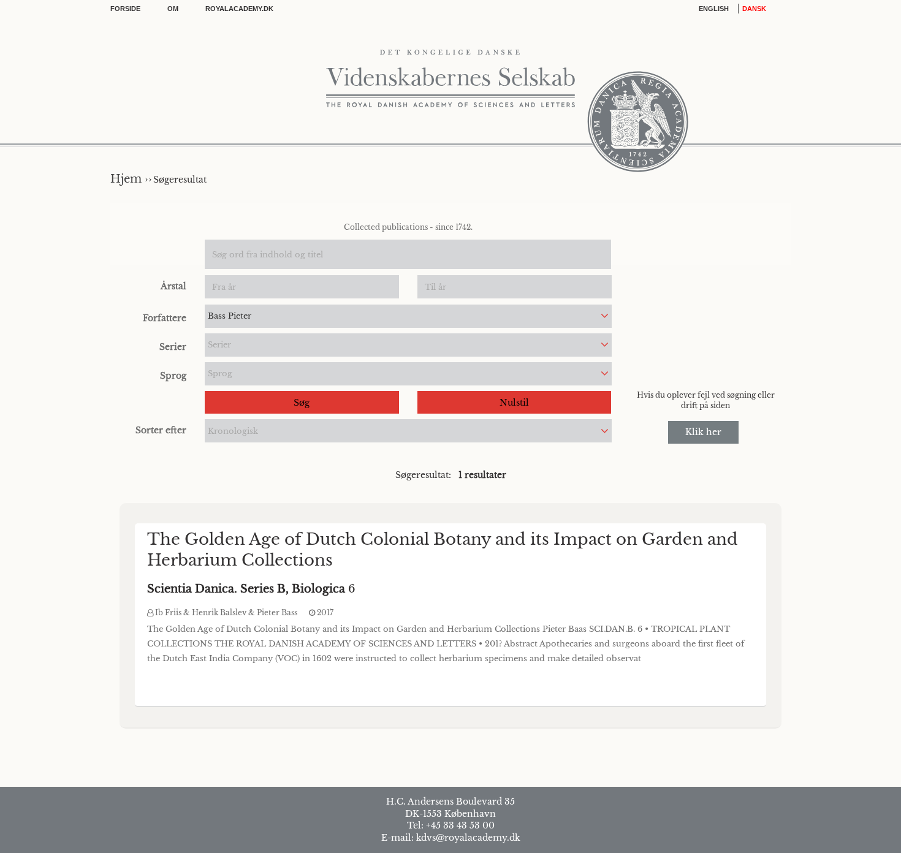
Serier (172, 346)
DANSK (754, 8)
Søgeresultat (180, 179)
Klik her (703, 432)
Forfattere (164, 318)
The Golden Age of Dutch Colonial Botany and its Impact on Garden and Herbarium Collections (442, 549)
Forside (125, 8)
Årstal (173, 286)
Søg (302, 402)
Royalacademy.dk (239, 8)
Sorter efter (160, 430)
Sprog (173, 375)
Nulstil (514, 402)
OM (172, 8)
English (714, 8)
